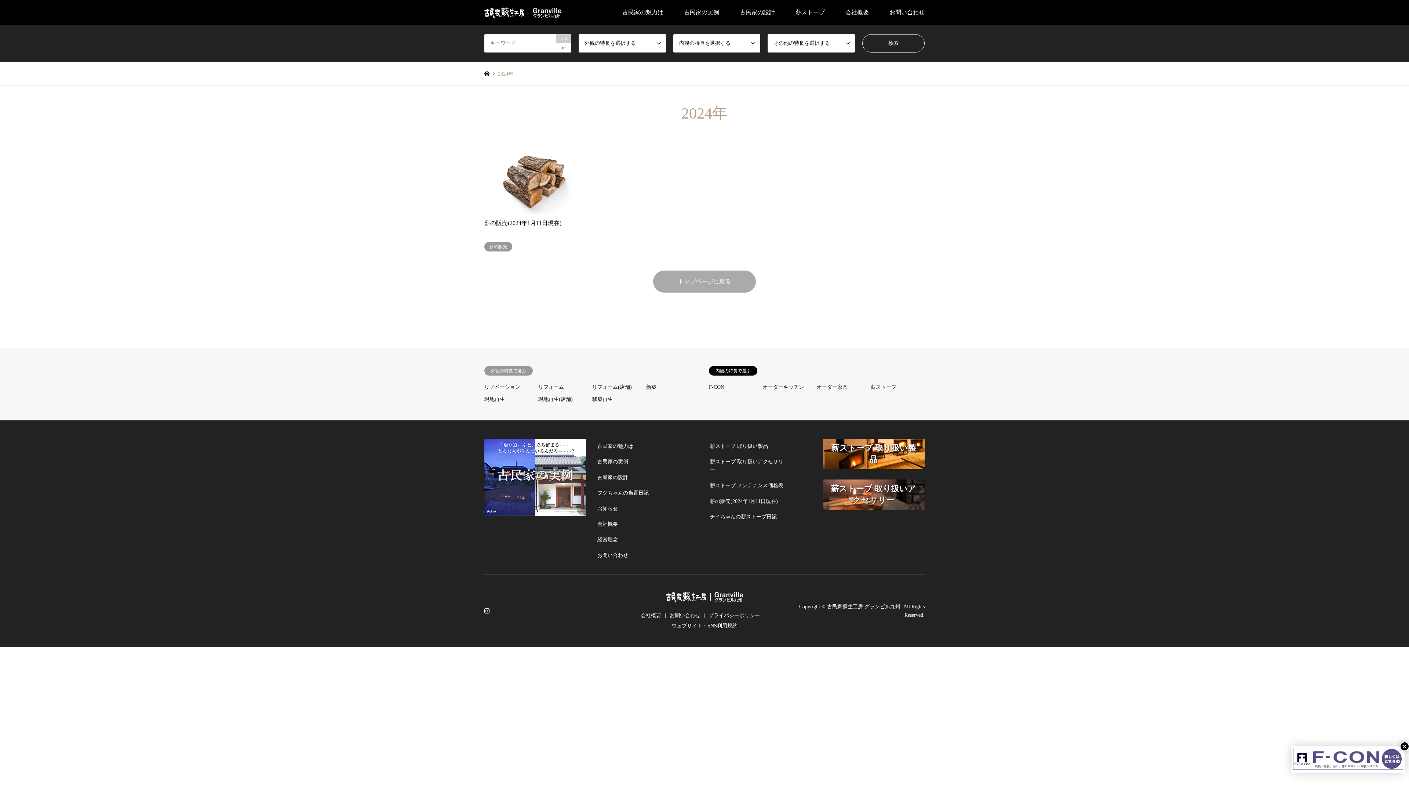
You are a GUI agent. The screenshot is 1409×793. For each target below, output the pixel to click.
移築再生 (602, 399)
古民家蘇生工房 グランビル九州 (863, 606)
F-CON (716, 387)
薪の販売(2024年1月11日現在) (744, 501)
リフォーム (551, 387)
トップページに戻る (704, 281)
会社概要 (607, 524)
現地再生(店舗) (555, 399)
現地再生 (494, 399)
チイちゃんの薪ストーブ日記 (743, 516)
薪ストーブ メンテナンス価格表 (746, 485)
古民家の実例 (612, 461)
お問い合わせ (907, 12)
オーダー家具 (832, 387)
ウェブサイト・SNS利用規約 (704, 626)
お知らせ (607, 508)
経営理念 (607, 539)
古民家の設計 (757, 12)
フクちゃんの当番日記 (623, 493)
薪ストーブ (883, 387)
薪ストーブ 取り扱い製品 (739, 446)
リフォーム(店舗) (612, 387)
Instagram (486, 610)
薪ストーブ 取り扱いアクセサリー (746, 465)
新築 (651, 387)
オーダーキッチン (783, 387)
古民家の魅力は (642, 12)
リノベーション (502, 387)
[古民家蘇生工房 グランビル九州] (522, 12)
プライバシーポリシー (734, 615)
